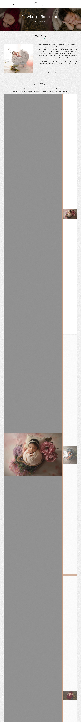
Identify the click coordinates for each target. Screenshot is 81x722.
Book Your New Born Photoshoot (52, 73)
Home (36, 21)
